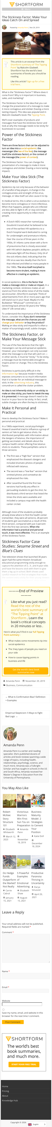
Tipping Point (38, 114)
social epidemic (29, 148)
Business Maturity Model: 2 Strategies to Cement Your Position (37, 822)
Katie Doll (39, 836)
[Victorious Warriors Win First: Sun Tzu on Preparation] (24, 795)
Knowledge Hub (10, 1100)
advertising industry (24, 382)
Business (10, 685)
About (5, 1095)
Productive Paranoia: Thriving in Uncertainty (37, 878)
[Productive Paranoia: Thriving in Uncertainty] (38, 856)
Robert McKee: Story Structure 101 (8, 818)
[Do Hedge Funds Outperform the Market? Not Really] (9, 856)
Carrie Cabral (7, 892)
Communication (24, 685)
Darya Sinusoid (36, 888)
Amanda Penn (23, 27)
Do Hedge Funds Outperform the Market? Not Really (9, 879)
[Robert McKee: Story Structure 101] (9, 795)
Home (5, 1086)
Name (6, 971)
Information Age (10, 373)
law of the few (25, 151)
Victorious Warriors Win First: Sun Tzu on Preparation (23, 818)
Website (6, 1000)
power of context (28, 157)
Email (5, 987)
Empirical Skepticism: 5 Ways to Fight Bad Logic (23, 714)
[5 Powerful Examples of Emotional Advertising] (24, 856)
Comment (8, 932)
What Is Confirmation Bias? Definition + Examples (25, 698)
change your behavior (13, 322)
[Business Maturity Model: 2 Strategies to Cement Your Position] (38, 795)
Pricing (5, 1091)
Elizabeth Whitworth (9, 831)
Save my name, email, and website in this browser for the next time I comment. (22, 1014)
